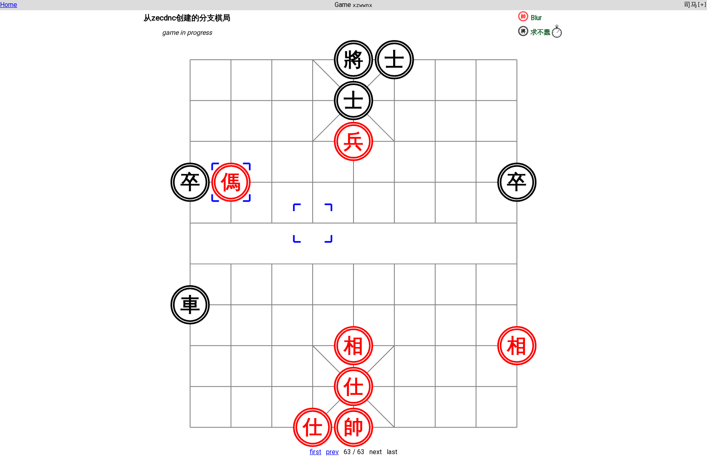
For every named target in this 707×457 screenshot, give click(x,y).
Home (8, 5)
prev (332, 452)
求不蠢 (540, 32)
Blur (536, 18)
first (315, 452)
